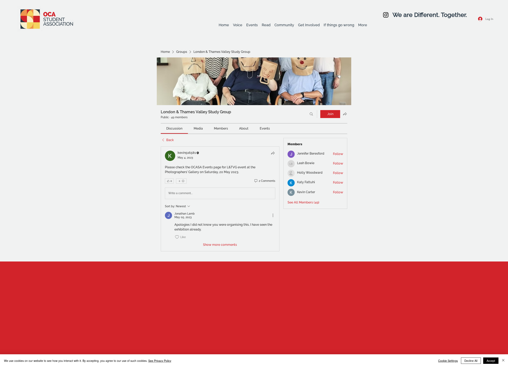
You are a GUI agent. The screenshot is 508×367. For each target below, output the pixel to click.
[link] (174, 128)
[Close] (503, 360)
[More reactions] (181, 181)
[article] (220, 198)
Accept (491, 361)
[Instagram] (385, 14)
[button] (237, 25)
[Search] (311, 114)
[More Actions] (272, 215)
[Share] (272, 153)
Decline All (470, 361)
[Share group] (345, 113)
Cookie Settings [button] (448, 361)
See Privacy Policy (159, 361)
